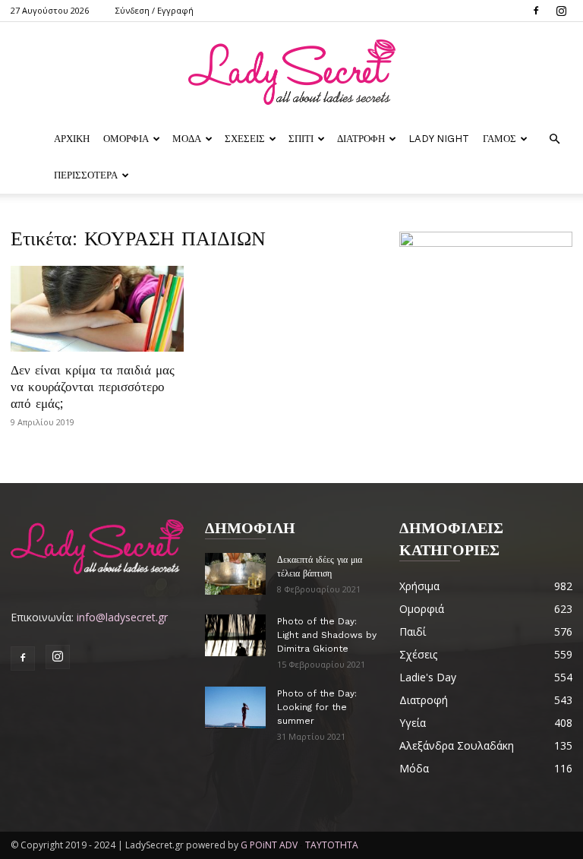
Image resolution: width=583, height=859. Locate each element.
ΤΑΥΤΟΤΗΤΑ (331, 844)
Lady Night (438, 138)
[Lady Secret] (291, 72)
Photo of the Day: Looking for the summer (317, 707)
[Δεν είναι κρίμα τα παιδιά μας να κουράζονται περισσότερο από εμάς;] (97, 309)
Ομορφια (126, 138)
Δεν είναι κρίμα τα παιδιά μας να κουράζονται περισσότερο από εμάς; (93, 386)
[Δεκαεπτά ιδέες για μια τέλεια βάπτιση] (235, 574)
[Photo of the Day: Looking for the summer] (235, 707)
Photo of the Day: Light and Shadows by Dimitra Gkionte (327, 635)
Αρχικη (72, 138)
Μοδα (186, 138)
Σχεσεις (245, 138)
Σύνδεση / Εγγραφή (154, 10)
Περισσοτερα (86, 175)
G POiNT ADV (269, 844)
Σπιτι (301, 138)
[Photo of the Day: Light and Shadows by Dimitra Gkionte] (235, 635)
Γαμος (499, 138)
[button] (554, 139)
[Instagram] (561, 10)
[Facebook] (536, 10)
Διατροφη (361, 138)
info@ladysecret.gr (122, 617)
